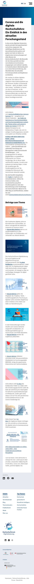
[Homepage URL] (4, 3)
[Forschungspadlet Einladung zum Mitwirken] (17, 105)
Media (4, 510)
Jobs (27, 578)
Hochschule (20, 497)
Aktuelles (5, 497)
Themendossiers (7, 505)
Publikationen (7, 508)
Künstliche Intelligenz (23, 502)
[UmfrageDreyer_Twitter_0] (17, 409)
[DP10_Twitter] (17, 437)
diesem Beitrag (11, 356)
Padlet (10, 177)
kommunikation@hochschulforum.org (21, 195)
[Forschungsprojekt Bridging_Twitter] (17, 346)
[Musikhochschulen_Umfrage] (17, 212)
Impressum (8, 578)
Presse (13, 580)
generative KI (21, 500)
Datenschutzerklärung (18, 578)
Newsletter (19, 580)
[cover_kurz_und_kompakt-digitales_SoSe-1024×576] (17, 246)
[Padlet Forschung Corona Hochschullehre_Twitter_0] (17, 374)
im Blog (19, 384)
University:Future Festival (22, 509)
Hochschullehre (21, 505)
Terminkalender (7, 500)
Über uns (5, 513)
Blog (4, 502)
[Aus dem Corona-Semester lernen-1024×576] (17, 314)
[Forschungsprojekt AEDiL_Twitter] (17, 284)
